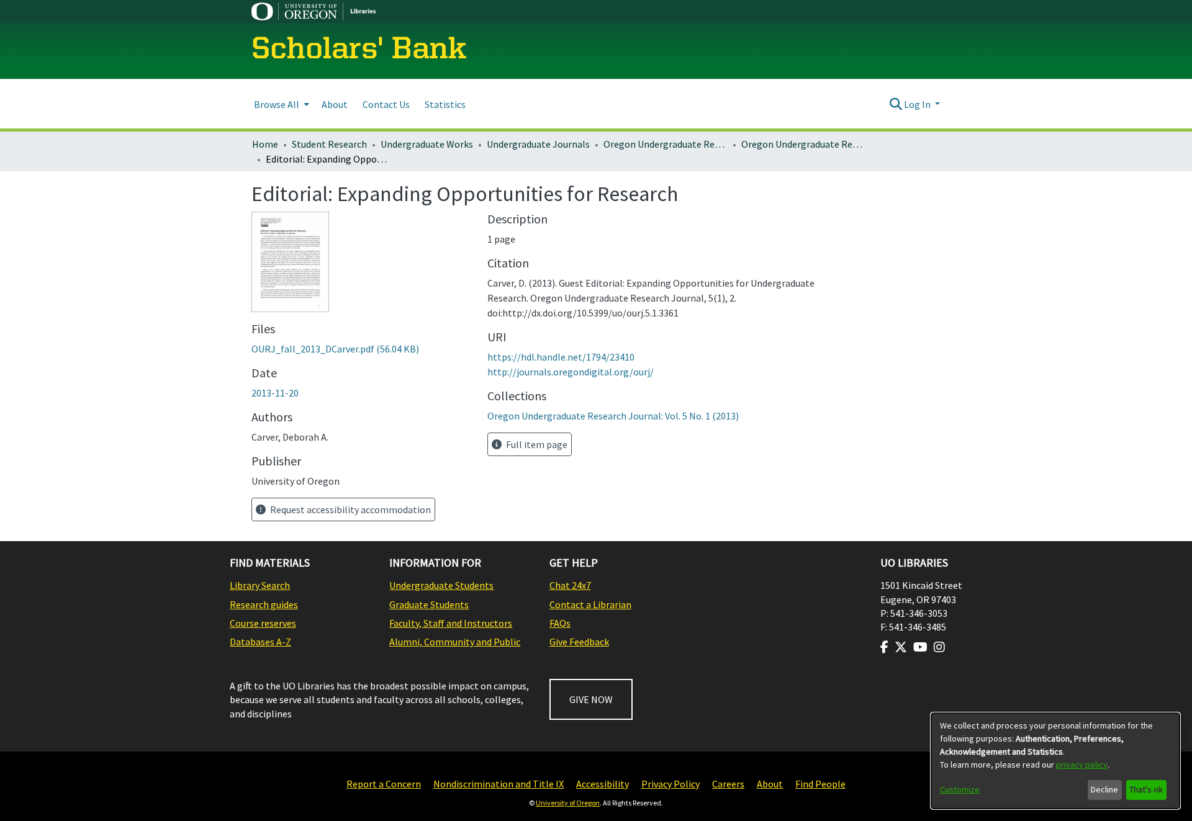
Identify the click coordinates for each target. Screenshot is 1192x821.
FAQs (560, 623)
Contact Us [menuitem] (386, 104)
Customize (960, 789)
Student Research (329, 144)
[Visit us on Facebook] (884, 647)
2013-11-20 (275, 393)
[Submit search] (895, 104)
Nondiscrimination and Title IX (498, 784)
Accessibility (602, 784)
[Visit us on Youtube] (920, 647)
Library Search (260, 585)
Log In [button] (918, 104)
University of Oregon (568, 802)
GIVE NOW (591, 699)
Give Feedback (579, 641)
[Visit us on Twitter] (901, 647)
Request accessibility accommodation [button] (349, 509)
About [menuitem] (335, 104)
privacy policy (1082, 764)
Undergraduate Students (441, 585)
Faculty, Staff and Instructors (450, 623)
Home (265, 144)
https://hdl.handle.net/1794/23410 (560, 357)
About (770, 784)
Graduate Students (429, 604)
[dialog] (1055, 761)
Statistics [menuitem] (445, 104)
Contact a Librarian (590, 604)
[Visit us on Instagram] (939, 647)
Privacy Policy (670, 784)
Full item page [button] (535, 444)
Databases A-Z (260, 641)
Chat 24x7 (570, 585)
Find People (820, 784)
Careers (728, 784)
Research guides (264, 604)
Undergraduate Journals (538, 144)
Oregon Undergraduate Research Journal (665, 144)
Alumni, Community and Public (454, 641)
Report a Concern (383, 784)
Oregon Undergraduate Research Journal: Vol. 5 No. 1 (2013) (803, 144)
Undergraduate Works (427, 144)
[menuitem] (280, 103)
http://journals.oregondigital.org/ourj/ (570, 372)
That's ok (1146, 789)
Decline (1104, 789)
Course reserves (263, 623)
